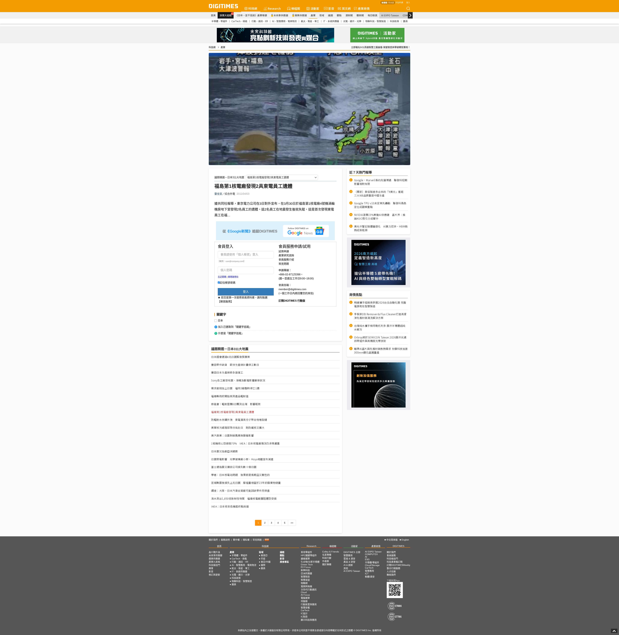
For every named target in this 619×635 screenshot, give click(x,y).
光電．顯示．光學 (352, 21)
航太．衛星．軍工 (310, 21)
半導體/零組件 (372, 562)
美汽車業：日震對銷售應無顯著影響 (232, 435)
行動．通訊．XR (259, 21)
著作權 (236, 539)
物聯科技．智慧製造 (375, 21)
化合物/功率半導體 (310, 562)
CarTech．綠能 (239, 21)
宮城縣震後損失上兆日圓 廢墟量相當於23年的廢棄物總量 (246, 483)
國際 (263, 565)
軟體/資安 (370, 576)
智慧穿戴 (305, 607)
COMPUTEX (371, 554)
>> (292, 523)
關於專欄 (326, 564)
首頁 (213, 15)
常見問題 (284, 263)
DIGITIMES (398, 546)
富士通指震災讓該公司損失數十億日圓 (233, 467)
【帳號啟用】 (225, 301)
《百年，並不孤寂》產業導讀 (251, 15)
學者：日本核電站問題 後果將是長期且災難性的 (240, 475)
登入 (408, 2)
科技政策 (394, 21)
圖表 (405, 21)
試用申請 (284, 251)
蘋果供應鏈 (301, 15)
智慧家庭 (305, 580)
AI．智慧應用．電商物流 (284, 21)
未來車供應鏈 (281, 15)
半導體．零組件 (219, 21)
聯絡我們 (391, 574)
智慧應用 (348, 555)
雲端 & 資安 (349, 558)
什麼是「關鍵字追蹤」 (231, 333)
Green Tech (307, 564)
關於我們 (213, 539)
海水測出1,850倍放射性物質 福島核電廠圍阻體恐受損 (244, 498)
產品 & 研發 (349, 562)
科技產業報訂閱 (395, 562)
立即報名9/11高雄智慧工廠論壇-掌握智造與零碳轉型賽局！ (380, 47)
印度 (263, 558)
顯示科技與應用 (309, 620)
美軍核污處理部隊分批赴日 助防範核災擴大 (237, 427)
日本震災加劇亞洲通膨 (224, 451)
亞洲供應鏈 (306, 573)
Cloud (304, 592)
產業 (313, 15)
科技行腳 (326, 558)
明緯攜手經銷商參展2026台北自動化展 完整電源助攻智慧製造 (380, 304)
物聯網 (304, 583)
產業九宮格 (214, 562)
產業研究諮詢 (286, 255)
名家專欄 (326, 554)
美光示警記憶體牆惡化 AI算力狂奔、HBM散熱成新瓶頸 (381, 228)
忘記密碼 (222, 277)
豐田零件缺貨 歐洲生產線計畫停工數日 (235, 365)
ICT (367, 573)
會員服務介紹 (286, 259)
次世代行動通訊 (309, 589)
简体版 (391, 2)
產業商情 (363, 8)
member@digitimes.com (292, 289)
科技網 (252, 8)
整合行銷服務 (393, 568)
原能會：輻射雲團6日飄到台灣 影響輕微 (236, 404)
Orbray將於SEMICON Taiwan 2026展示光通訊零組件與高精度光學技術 (380, 339)
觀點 (339, 15)
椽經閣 (295, 8)
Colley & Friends (330, 551)
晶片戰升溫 (214, 552)
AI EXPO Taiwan (390, 15)
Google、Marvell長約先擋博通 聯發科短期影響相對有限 (380, 182)
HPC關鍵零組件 (309, 555)
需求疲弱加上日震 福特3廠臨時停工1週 (235, 388)
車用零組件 (306, 552)
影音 (329, 8)
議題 (330, 15)
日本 (220, 320)
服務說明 (225, 539)
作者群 (325, 561)
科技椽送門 (214, 565)
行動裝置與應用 (309, 604)
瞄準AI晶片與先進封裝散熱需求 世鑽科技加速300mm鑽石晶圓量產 (381, 350)
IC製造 (304, 616)
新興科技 (305, 570)
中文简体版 (392, 539)
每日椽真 (372, 15)
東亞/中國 (265, 562)
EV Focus (306, 567)
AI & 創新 (348, 565)
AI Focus (305, 595)
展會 (211, 568)
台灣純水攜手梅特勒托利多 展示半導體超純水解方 (379, 327)
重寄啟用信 (233, 277)
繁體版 (384, 2)
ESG (367, 559)
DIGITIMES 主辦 (352, 552)
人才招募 (391, 571)
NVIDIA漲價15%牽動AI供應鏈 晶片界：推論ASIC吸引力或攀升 (379, 216)
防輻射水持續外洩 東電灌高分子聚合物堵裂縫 (239, 420)
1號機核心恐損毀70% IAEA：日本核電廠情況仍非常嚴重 (245, 443)
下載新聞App (393, 580)
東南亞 (264, 555)
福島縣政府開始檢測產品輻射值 (229, 396)
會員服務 (391, 555)
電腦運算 (305, 598)
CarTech (305, 610)
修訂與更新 (214, 574)
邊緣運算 (305, 558)
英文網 (346, 8)
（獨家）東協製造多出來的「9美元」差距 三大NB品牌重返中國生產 (380, 193)
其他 (346, 568)
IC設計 (304, 613)
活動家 (314, 8)
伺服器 (304, 601)
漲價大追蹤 (227, 15)
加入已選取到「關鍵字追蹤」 (235, 326)
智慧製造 (305, 576)
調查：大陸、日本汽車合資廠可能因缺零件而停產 (240, 490)
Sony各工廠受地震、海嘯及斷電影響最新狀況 (238, 380)
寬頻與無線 (306, 586)
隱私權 (246, 539)
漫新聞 (349, 15)
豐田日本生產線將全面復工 (227, 372)
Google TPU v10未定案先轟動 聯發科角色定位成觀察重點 (380, 205)
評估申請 (399, 2)
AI (366, 557)
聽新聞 (360, 15)
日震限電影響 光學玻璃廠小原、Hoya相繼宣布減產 (242, 459)
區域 (321, 15)
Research (274, 8)
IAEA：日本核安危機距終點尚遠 (230, 506)
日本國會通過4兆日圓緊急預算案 (230, 357)
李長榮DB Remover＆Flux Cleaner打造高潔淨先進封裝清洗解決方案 (380, 316)
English (405, 539)
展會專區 (284, 562)
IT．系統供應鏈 (331, 21)
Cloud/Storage (372, 565)
